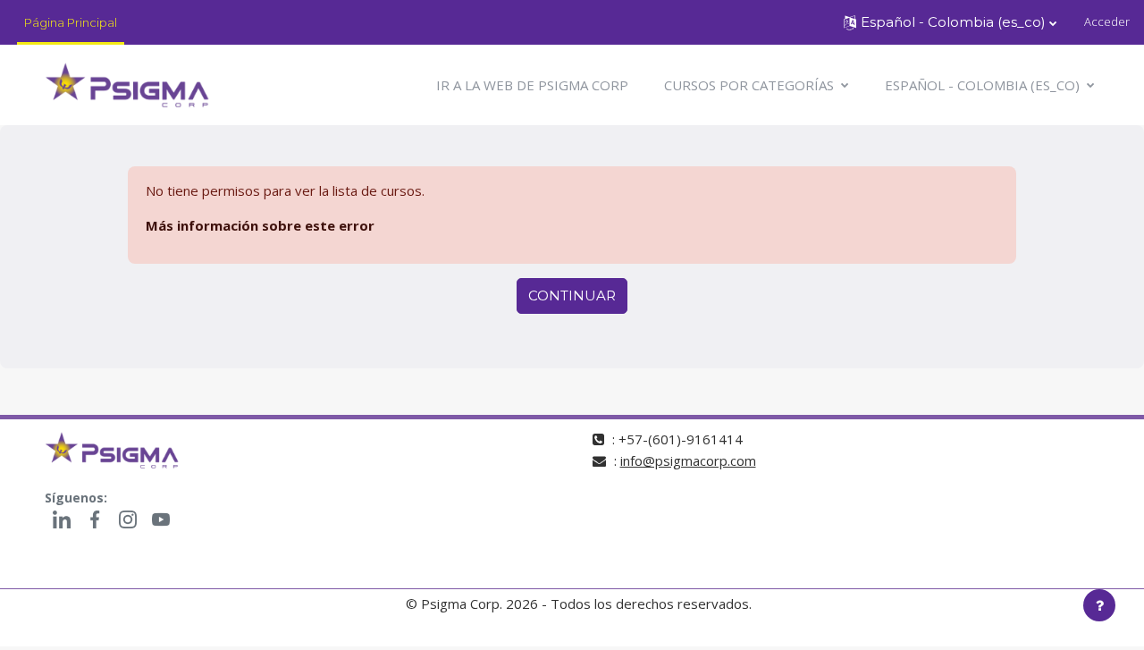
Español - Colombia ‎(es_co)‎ (984, 85)
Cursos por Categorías (750, 85)
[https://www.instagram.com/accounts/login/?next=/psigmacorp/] (127, 519)
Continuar (572, 295)
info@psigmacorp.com (688, 460)
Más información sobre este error (260, 225)
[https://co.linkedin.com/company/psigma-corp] (61, 519)
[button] (950, 22)
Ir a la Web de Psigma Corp (532, 85)
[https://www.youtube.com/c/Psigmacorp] (160, 519)
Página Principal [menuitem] (70, 22)
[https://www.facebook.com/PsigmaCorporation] (94, 519)
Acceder (1107, 21)
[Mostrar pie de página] (1099, 605)
